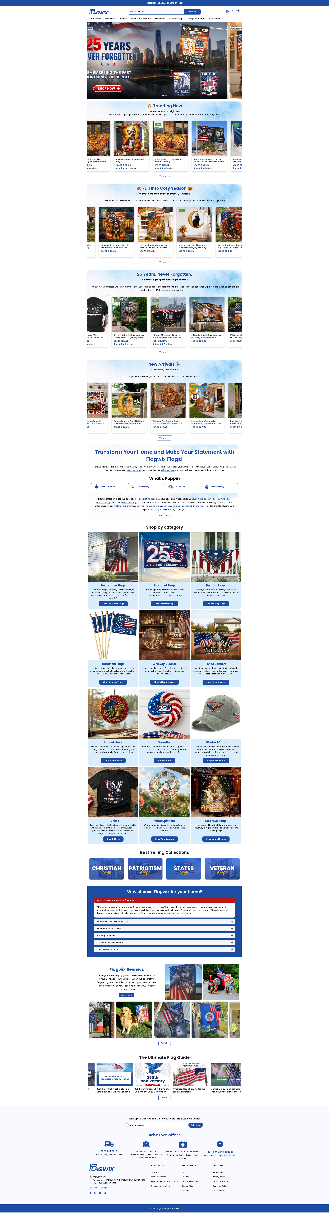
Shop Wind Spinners (164, 839)
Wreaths (164, 742)
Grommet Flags (164, 585)
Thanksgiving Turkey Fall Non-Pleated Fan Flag (149, 160)
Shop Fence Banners (215, 682)
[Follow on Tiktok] (105, 1193)
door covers (168, 505)
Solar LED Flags (216, 821)
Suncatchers (113, 742)
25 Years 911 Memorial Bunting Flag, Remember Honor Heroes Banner (158, 337)
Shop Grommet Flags (164, 603)
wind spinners (182, 505)
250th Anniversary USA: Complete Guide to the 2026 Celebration (220, 1090)
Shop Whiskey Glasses (164, 682)
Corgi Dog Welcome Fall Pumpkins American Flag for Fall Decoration (120, 423)
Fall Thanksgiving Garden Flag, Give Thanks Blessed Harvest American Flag (111, 247)
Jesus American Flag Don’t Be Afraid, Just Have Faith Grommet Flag (189, 161)
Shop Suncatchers (113, 760)
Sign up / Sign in (189, 1186)
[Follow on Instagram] (95, 1193)
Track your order (158, 1176)
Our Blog (185, 1176)
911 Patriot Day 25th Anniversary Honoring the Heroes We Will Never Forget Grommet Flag (197, 337)
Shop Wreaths (164, 760)
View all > (165, 1043)
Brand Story (218, 1172)
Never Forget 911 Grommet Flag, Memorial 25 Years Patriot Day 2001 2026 (227, 161)
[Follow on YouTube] (100, 1193)
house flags (197, 498)
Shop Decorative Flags (113, 603)
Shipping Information (160, 1186)
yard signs (199, 505)
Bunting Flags (216, 585)
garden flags (210, 498)
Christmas (96, 18)
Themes (122, 18)
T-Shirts (113, 821)
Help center (214, 18)
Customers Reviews (190, 1181)
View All (163, 176)
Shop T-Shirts (113, 839)
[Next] (235, 1074)
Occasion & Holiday (140, 18)
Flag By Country (196, 18)
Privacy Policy (219, 1176)
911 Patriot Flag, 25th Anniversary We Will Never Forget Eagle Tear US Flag (120, 337)
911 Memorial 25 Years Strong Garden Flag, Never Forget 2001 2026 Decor (236, 337)
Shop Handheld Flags (113, 682)
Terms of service (220, 1181)
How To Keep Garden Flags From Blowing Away (105, 1090)
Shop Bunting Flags (216, 603)
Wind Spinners (164, 821)
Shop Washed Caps (216, 760)
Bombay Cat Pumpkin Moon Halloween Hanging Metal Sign (150, 246)
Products (159, 18)
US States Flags (176, 18)
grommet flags (104, 502)
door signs (140, 505)
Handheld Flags (113, 664)
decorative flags (147, 498)
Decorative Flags (113, 585)
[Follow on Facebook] (90, 1193)
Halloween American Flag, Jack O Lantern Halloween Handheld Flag (158, 423)
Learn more (126, 995)
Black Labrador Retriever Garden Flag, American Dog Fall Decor (190, 246)
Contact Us (156, 1172)
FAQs (184, 1172)
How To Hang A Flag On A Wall (142, 1088)
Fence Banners (215, 664)
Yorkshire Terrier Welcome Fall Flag (110, 160)
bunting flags (224, 498)
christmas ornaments (123, 505)
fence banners (153, 505)
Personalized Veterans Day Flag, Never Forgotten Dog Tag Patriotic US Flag (198, 423)
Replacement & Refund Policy (164, 1181)
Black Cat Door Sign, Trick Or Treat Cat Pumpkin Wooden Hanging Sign (235, 423)
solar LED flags (129, 502)
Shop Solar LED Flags (216, 839)
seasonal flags (134, 470)
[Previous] (93, 1074)
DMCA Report (219, 1190)
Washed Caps (216, 742)
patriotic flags (168, 470)
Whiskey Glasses (165, 664)
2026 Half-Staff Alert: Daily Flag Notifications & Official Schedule (181, 1090)
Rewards (185, 1190)
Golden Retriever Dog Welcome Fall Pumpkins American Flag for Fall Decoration (229, 247)
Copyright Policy (220, 1186)
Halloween (110, 18)
